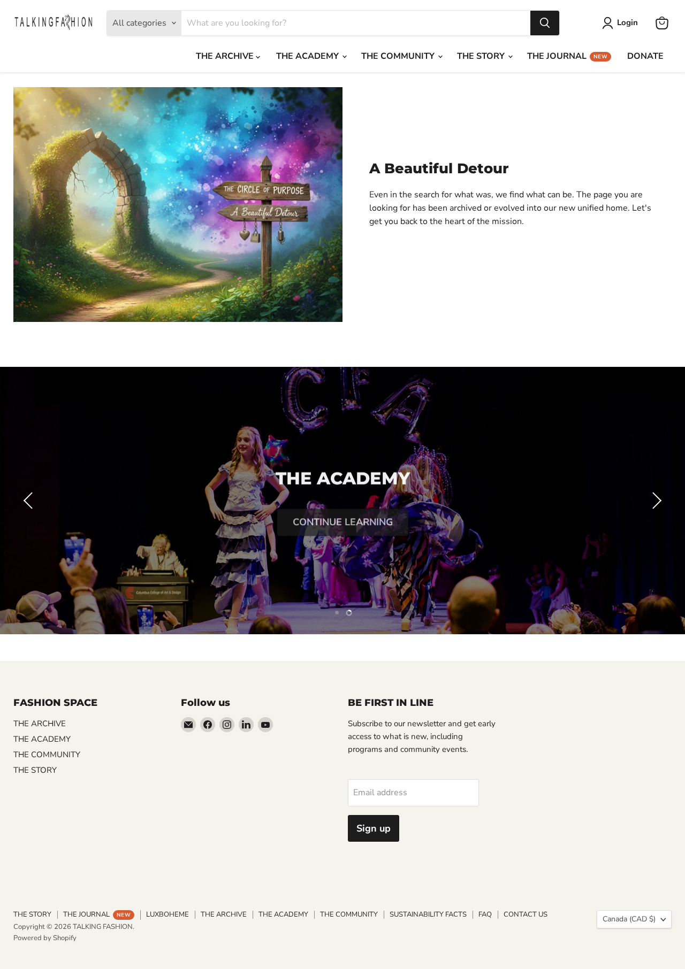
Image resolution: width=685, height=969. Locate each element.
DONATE (645, 56)
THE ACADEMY (308, 56)
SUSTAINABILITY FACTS (428, 914)
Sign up (373, 828)
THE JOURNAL (567, 56)
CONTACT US (525, 914)
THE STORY (482, 56)
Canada (629, 919)
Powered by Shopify (45, 938)
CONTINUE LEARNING (343, 517)
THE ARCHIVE (226, 56)
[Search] (544, 23)
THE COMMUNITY (399, 56)
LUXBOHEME (167, 914)
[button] (29, 500)
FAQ (485, 914)
